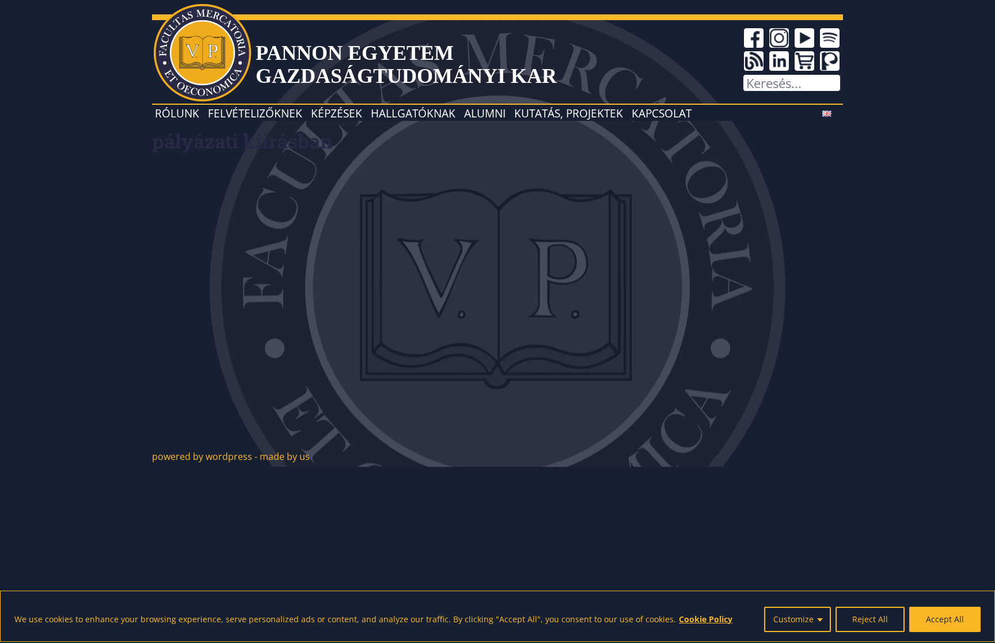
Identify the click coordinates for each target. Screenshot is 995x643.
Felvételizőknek (255, 113)
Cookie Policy (705, 619)
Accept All (945, 619)
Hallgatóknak (413, 113)
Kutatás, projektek (568, 113)
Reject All (870, 619)
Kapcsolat (662, 113)
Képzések (336, 113)
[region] (497, 616)
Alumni (485, 113)
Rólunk (177, 113)
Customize (793, 619)
